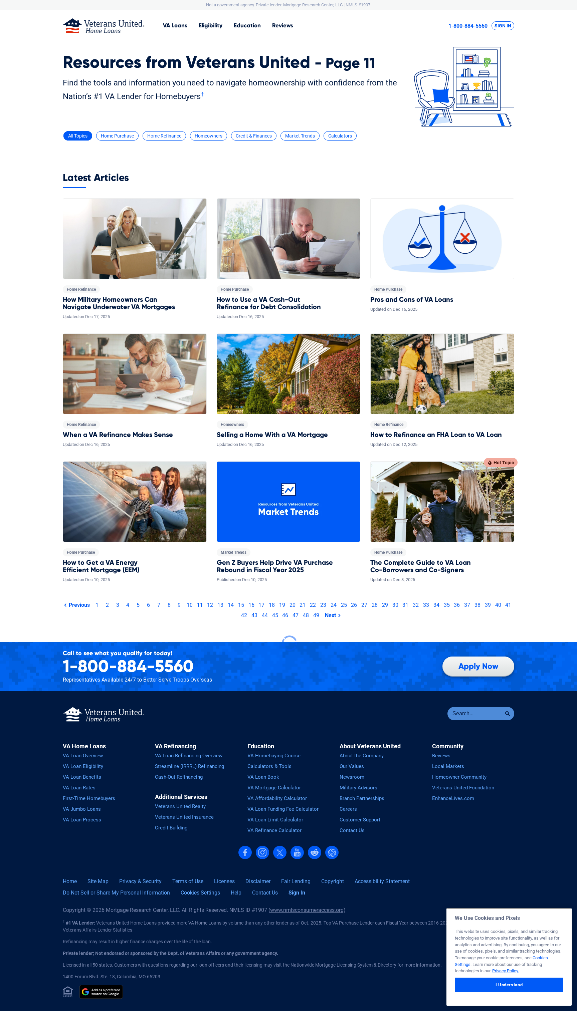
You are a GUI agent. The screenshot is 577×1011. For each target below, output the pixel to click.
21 (303, 605)
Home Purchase (117, 136)
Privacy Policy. (505, 970)
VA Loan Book (263, 777)
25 (344, 605)
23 (323, 605)
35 (447, 605)
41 (508, 605)
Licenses (224, 881)
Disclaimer (257, 881)
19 (282, 605)
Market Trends (300, 136)
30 (395, 605)
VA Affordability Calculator (277, 798)
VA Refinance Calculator (274, 830)
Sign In (503, 25)
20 (293, 605)
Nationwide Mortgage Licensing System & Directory (343, 965)
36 (457, 605)
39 (488, 605)
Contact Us (352, 830)
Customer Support (360, 820)
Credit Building (171, 828)
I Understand (509, 984)
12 (210, 605)
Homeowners (208, 136)
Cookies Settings (200, 893)
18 (272, 605)
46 (285, 615)
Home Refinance (164, 136)
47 (296, 615)
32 (416, 605)
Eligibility (210, 25)
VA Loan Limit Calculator (275, 820)
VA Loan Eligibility (83, 766)
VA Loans (175, 25)
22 (313, 605)
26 (354, 605)
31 (405, 605)
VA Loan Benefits (82, 777)
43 (254, 615)
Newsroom (352, 777)
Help (236, 893)
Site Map (98, 881)
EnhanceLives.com (453, 798)
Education (247, 25)
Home (70, 881)
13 (220, 605)
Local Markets (448, 766)
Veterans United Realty (180, 806)
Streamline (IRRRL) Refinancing (189, 766)
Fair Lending (296, 881)
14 (231, 605)
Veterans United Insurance (184, 817)
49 (316, 615)
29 (385, 605)
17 (261, 605)
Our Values (352, 766)
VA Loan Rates (79, 788)
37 (467, 605)
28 (375, 605)
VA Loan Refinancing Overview (188, 756)
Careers (348, 809)
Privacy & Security (140, 881)
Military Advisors (358, 788)
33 (426, 605)
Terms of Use (187, 881)
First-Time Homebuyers (89, 798)
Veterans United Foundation (463, 788)
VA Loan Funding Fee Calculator (283, 809)
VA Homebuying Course (274, 756)
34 (436, 605)
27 (364, 605)
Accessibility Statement (382, 881)
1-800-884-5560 (468, 26)
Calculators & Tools (269, 766)
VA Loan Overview (83, 756)
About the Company (362, 756)
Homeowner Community (459, 777)
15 (241, 605)
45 (275, 615)
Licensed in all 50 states (87, 965)
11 (200, 605)
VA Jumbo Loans (82, 809)
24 (334, 605)
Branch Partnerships (362, 798)
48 (306, 615)
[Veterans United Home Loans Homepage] (104, 25)
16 (251, 605)
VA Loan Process (82, 820)
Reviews (282, 25)
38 (477, 605)
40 (498, 605)
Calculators (340, 136)
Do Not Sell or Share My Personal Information (116, 893)
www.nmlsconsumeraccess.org (307, 910)
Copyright (332, 881)
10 (190, 605)
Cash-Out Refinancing (179, 777)
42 (244, 615)
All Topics (77, 136)
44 (265, 615)
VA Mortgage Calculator (274, 788)
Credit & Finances (254, 136)
